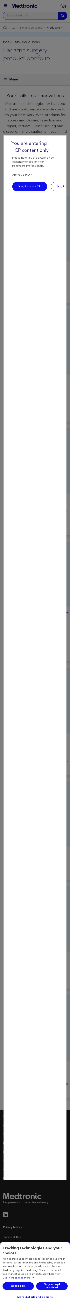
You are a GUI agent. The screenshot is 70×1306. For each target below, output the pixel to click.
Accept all (18, 1286)
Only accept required (52, 1286)
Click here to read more (17, 1278)
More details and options (35, 1297)
